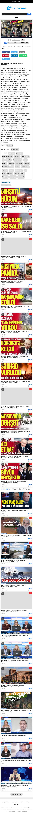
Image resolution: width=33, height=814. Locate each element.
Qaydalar (16, 804)
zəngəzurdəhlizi (25, 166)
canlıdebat (16, 156)
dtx (25, 170)
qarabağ (11, 170)
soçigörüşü (26, 163)
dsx (3, 159)
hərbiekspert (5, 176)
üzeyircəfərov (19, 163)
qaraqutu (4, 163)
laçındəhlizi (5, 170)
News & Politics (15, 149)
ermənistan (9, 173)
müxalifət (17, 173)
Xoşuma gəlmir (10, 40)
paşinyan (17, 166)
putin (12, 166)
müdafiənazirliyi (19, 170)
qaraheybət (11, 163)
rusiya (3, 173)
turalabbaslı (11, 153)
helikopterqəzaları (17, 159)
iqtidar (22, 173)
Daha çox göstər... (16, 794)
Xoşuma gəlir (8, 40)
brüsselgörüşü (5, 166)
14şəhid (25, 159)
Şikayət (10, 42)
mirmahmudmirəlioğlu (7, 156)
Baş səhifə (6, 802)
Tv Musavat (10, 145)
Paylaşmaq (16, 42)
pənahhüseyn (19, 153)
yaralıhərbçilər (21, 176)
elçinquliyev (8, 159)
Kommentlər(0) (24, 42)
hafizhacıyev (13, 176)
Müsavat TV (13, 811)
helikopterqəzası (25, 156)
